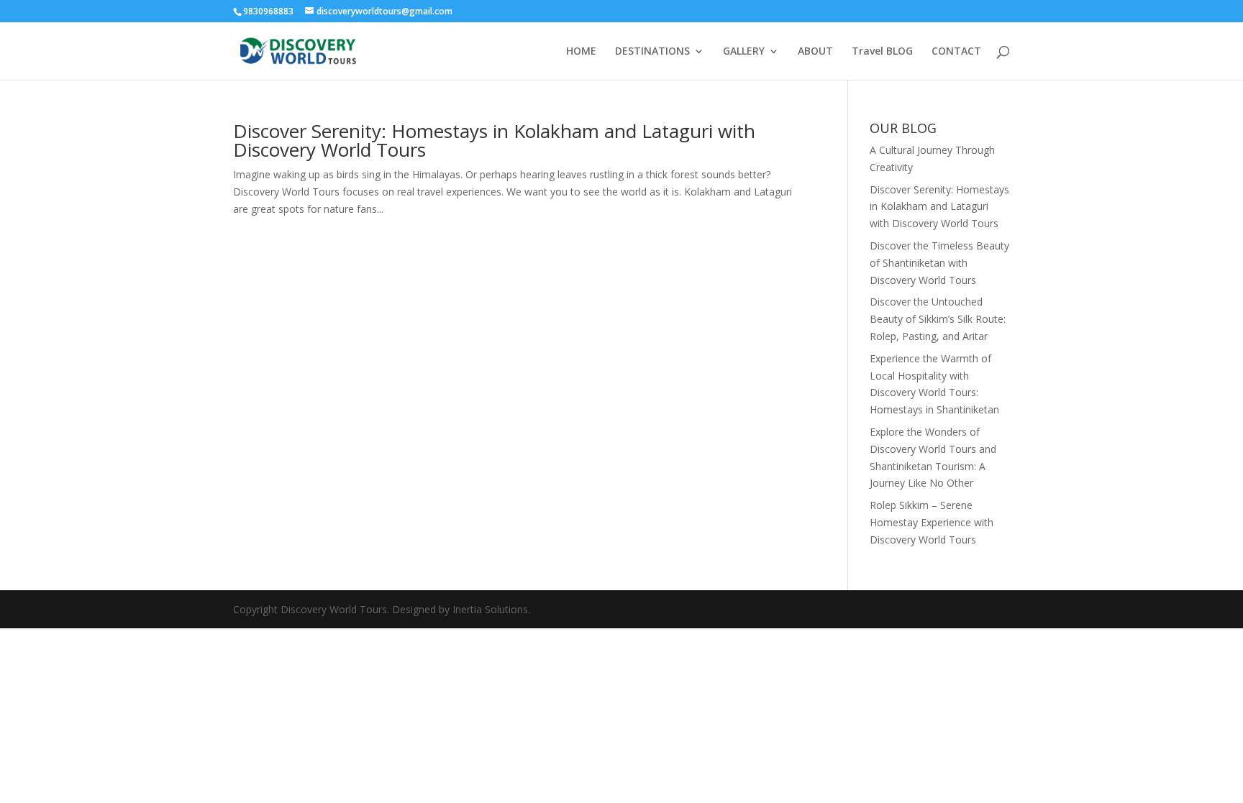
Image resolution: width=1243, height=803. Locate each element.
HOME (581, 52)
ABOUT (815, 52)
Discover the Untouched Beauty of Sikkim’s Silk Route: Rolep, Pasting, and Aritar (938, 319)
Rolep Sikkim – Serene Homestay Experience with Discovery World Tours (931, 522)
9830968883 (269, 11)
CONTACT (956, 52)
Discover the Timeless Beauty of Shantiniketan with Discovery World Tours (939, 263)
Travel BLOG (882, 52)
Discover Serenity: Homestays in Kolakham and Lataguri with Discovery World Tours (494, 140)
